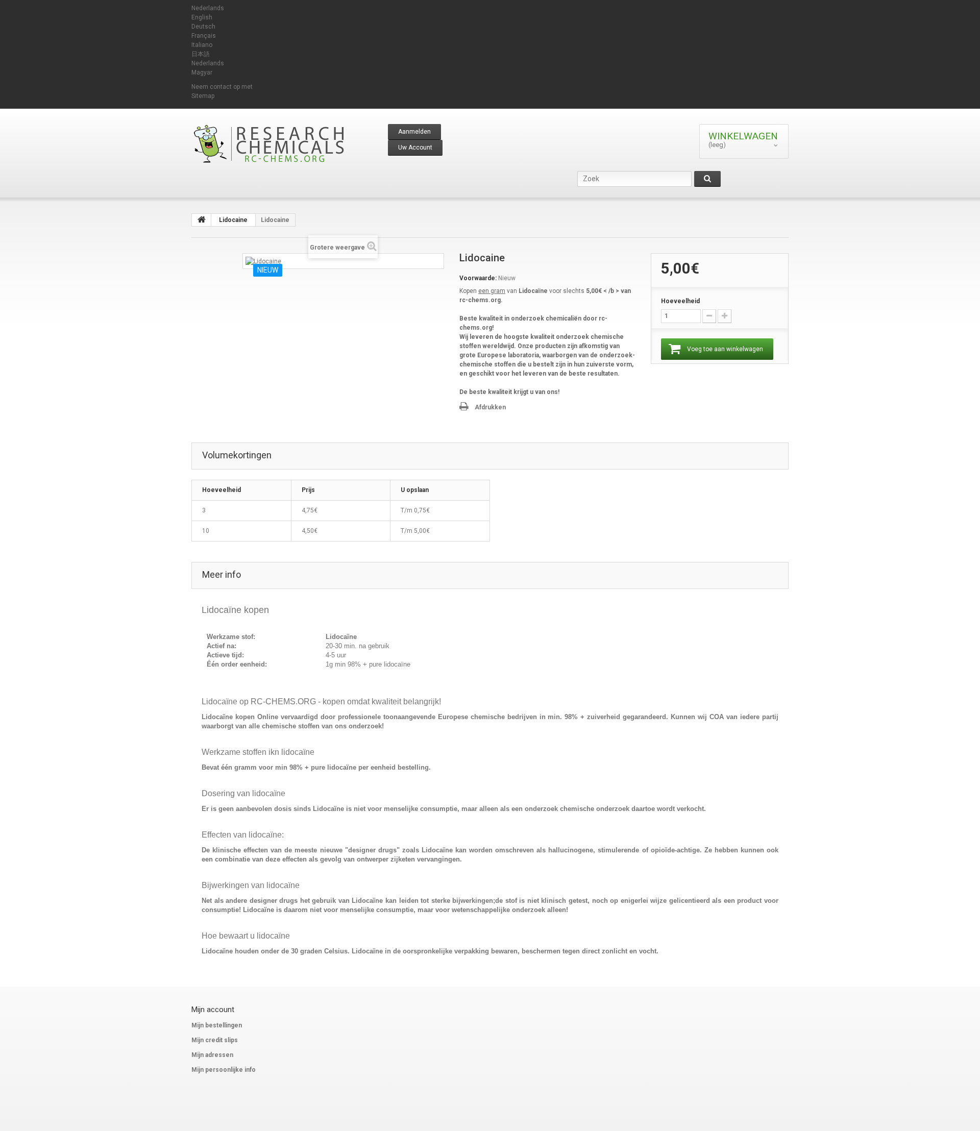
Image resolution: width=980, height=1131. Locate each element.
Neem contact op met (222, 86)
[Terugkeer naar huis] (201, 220)
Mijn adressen (212, 1055)
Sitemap (202, 96)
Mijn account (212, 1009)
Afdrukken (490, 407)
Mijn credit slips (214, 1040)
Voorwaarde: (478, 278)
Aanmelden (414, 131)
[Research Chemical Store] (285, 143)
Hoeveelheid (680, 301)
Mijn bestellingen (216, 1025)
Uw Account (415, 147)
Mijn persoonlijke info (223, 1069)
